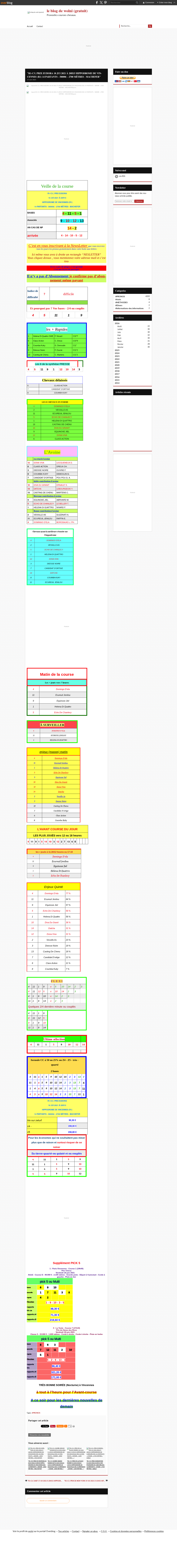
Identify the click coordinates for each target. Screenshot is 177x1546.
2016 (117, 377)
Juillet (119, 329)
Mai (119, 335)
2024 (117, 353)
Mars (119, 341)
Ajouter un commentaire (48, 1501)
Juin (119, 332)
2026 (117, 323)
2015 (117, 380)
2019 (117, 368)
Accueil (30, 26)
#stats (118, 300)
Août (119, 326)
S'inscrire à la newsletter (39, 1435)
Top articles (63, 1531)
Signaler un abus (90, 1531)
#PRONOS (36, 1413)
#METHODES (121, 303)
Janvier (120, 347)
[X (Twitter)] (101, 2)
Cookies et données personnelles (125, 1531)
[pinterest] (105, 2)
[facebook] (96, 2)
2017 (117, 374)
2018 (117, 371)
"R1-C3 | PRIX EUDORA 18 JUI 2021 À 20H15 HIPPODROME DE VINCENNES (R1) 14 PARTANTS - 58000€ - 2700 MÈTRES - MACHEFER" (64, 75)
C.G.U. (104, 1531)
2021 (117, 362)
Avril (119, 338)
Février (120, 344)
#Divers (118, 305)
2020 (117, 365)
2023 (117, 356)
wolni (30, 1531)
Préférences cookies (154, 1531)
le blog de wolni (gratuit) (67, 10)
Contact (40, 26)
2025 (117, 350)
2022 (117, 359)
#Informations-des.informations (129, 308)
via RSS (122, 176)
